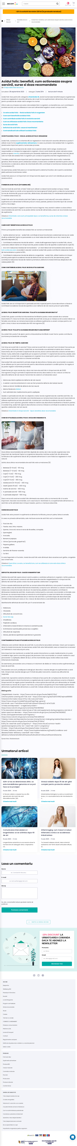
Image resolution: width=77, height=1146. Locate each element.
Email (44, 955)
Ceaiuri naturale (7, 1068)
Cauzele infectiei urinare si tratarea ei (13, 1107)
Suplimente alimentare (9, 1060)
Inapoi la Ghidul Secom (40, 922)
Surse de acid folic (10, 125)
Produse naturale (8, 1082)
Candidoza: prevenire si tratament (13, 1114)
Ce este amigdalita (8, 1099)
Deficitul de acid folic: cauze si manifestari (20, 128)
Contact (5, 1036)
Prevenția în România (9, 992)
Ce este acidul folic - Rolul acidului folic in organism (24, 113)
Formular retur (7, 1057)
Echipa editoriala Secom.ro (13, 87)
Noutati (5, 996)
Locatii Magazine (8, 1000)
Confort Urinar (7, 1086)
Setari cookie (6, 1047)
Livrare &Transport (8, 1032)
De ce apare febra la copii (10, 1125)
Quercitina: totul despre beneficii (12, 1117)
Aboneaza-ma (57, 964)
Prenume (45, 948)
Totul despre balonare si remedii (12, 1121)
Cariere (5, 1014)
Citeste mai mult (10, 801)
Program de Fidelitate (9, 1003)
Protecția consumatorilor (10, 1025)
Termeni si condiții (8, 1018)
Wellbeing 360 (7, 989)
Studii (4, 1011)
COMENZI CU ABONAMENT (10, 1021)
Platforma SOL (7, 1028)
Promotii (5, 1075)
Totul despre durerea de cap (11, 1096)
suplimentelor (21, 143)
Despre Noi (6, 985)
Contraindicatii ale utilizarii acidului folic (19, 131)
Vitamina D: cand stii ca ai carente (13, 1103)
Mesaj (4, 886)
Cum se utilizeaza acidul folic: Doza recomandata (23, 122)
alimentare (32, 143)
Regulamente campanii (10, 1039)
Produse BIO (6, 1064)
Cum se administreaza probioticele (13, 1110)
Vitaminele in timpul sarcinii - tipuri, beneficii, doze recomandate (32, 411)
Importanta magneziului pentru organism (15, 1128)
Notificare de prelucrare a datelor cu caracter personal (18, 1043)
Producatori (6, 1078)
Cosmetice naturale (8, 1071)
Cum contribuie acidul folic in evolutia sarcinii (21, 119)
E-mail (4, 877)
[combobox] (41, 4)
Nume (4, 869)
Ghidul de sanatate (8, 1007)
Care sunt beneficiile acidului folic (17, 116)
